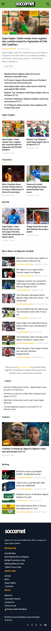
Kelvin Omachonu (10, 49)
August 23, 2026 (24, 49)
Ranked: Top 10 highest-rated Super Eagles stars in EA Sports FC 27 (38, 142)
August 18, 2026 (40, 489)
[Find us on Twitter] (36, 624)
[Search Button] (47, 4)
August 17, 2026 (35, 500)
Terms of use (10, 606)
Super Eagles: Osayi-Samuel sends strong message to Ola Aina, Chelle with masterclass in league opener (13, 232)
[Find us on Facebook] (32, 624)
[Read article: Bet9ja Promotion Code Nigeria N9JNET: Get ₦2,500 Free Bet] (8, 475)
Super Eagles (10, 583)
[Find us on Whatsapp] (28, 624)
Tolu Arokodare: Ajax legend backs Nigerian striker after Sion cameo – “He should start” (32, 298)
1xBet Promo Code (13, 567)
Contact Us (9, 602)
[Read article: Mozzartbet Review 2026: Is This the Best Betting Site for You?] (8, 509)
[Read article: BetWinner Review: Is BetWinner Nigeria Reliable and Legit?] (8, 498)
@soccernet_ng (23, 367)
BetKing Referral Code (14, 564)
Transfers (9, 586)
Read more (10, 66)
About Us (8, 595)
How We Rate (10, 553)
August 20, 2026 (42, 343)
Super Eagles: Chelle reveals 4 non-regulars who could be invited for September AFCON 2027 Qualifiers (24, 41)
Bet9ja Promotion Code (15, 560)
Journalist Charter (13, 599)
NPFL (7, 579)
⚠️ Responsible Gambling (16, 609)
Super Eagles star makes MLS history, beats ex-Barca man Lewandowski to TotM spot (31, 326)
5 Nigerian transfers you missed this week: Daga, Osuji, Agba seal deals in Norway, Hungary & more (31, 284)
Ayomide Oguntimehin (26, 264)
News (6, 444)
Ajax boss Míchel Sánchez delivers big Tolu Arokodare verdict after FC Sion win (31, 312)
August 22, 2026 (8, 455)
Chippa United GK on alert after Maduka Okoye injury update (37, 229)
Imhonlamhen (23, 318)
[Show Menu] (3, 4)
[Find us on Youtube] (45, 624)
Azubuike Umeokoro (25, 477)
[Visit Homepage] (25, 4)
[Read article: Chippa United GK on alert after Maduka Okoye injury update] (38, 216)
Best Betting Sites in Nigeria (17, 557)
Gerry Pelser (23, 500)
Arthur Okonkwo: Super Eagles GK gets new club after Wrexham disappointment (32, 351)
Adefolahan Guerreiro (26, 304)
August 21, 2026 (41, 264)
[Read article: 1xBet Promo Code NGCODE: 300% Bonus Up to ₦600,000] (8, 486)
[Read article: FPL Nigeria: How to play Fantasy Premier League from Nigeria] (8, 273)
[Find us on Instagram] (41, 624)
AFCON (6, 32)
